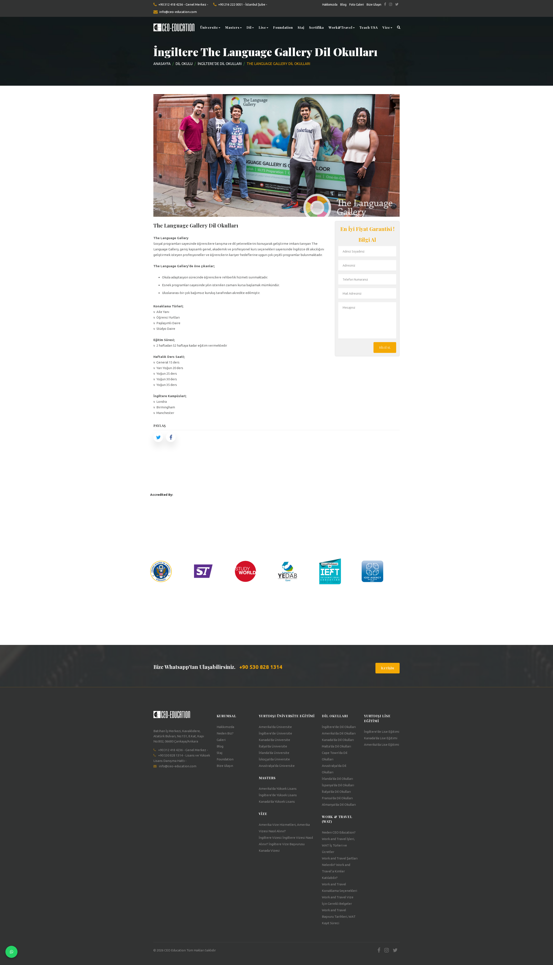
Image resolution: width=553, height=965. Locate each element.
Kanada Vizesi (269, 850)
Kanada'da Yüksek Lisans (277, 801)
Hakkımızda (329, 4)
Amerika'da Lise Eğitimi (381, 744)
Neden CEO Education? (339, 832)
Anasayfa (162, 64)
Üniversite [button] (209, 27)
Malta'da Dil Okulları (336, 746)
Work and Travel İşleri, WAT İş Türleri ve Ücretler (338, 845)
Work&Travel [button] (341, 27)
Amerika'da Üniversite (275, 727)
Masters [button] (232, 27)
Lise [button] (262, 27)
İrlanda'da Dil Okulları (337, 778)
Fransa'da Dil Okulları (337, 798)
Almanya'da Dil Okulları (339, 804)
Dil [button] (249, 27)
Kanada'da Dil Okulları (338, 740)
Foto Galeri (356, 4)
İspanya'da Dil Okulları (338, 785)
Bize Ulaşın (374, 4)
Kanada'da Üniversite (274, 740)
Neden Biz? (225, 733)
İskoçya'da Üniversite (274, 759)
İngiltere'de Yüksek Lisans (278, 795)
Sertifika (316, 27)
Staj (301, 27)
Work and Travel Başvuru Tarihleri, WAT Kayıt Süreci (339, 916)
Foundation (283, 27)
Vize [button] (386, 27)
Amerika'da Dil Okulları (339, 733)
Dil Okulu (184, 64)
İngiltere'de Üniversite (275, 733)
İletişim (387, 668)
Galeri (221, 740)
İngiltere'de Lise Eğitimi (381, 731)
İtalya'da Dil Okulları (336, 791)
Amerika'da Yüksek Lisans (278, 788)
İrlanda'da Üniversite (274, 753)
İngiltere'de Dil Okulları (339, 727)
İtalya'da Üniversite (273, 746)
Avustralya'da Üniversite (277, 766)
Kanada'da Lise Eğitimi (380, 738)
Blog (343, 4)
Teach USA (368, 27)
